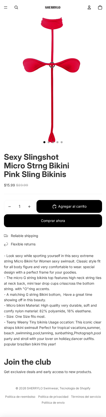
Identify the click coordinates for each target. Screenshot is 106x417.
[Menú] (5, 7)
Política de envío (53, 402)
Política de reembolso (20, 396)
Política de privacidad (53, 396)
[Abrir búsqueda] (16, 7)
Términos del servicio (86, 396)
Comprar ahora (53, 220)
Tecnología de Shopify (75, 388)
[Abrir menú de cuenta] (89, 7)
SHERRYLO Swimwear (42, 388)
